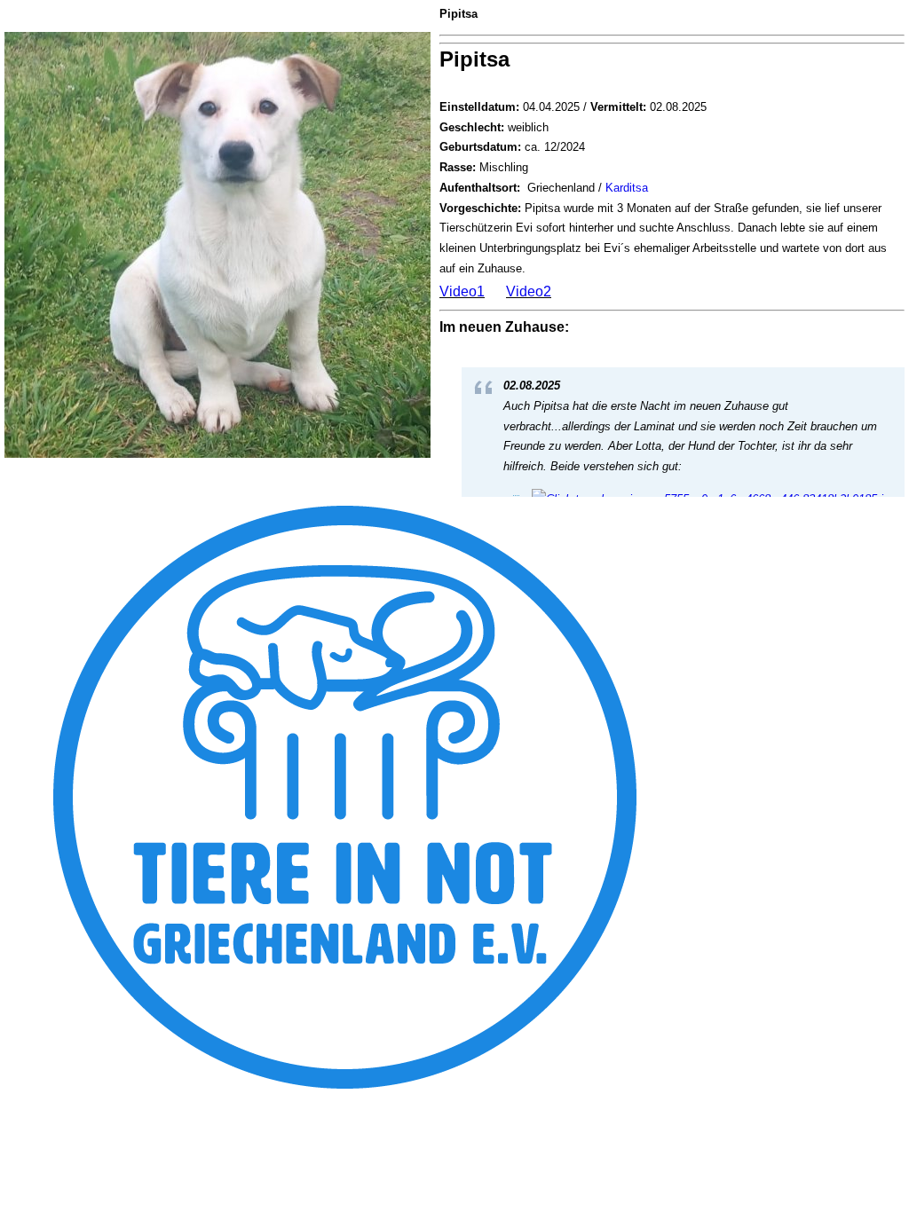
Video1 (462, 291)
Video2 (528, 291)
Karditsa (626, 187)
